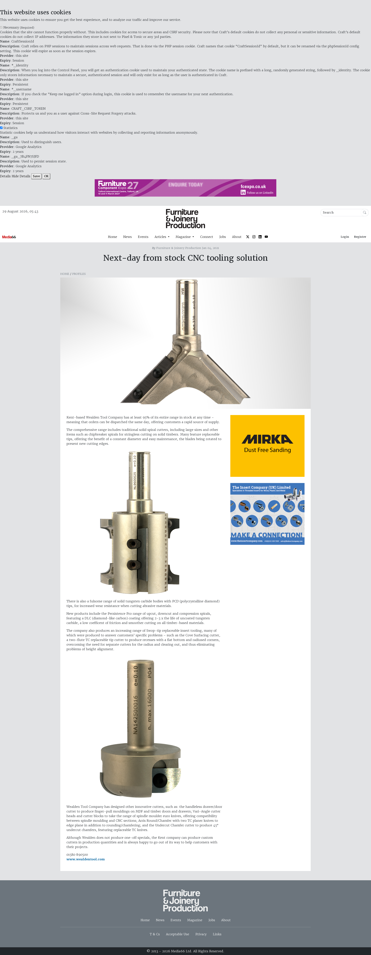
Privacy (201, 934)
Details (5, 176)
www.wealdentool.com (85, 859)
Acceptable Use (177, 934)
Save (36, 176)
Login (345, 237)
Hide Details (21, 176)
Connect (206, 237)
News (127, 237)
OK (46, 176)
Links (217, 934)
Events (143, 237)
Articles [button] (161, 237)
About (237, 237)
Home (112, 237)
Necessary (18, 27)
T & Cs (155, 934)
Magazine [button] (184, 237)
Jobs (222, 237)
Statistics (10, 128)
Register (360, 237)
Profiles (79, 274)
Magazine (194, 920)
